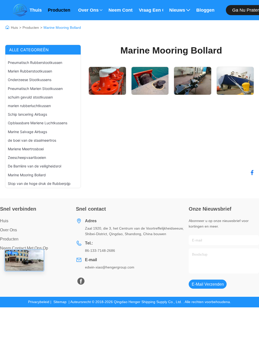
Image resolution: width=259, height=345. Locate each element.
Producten (59, 10)
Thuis (36, 10)
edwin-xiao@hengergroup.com (109, 267)
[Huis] (7, 27)
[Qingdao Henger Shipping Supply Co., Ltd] (20, 10)
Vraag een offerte (151, 10)
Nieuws (177, 10)
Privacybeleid (38, 302)
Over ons (88, 10)
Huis (14, 28)
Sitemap (60, 302)
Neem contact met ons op (121, 10)
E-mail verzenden (208, 284)
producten (9, 239)
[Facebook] (252, 172)
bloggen (205, 10)
